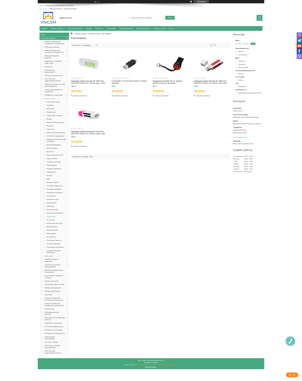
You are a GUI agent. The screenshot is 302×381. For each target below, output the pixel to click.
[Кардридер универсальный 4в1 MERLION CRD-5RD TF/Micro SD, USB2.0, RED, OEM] (212, 64)
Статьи (171, 28)
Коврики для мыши (54, 169)
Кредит (89, 28)
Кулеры (49, 176)
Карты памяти (52, 159)
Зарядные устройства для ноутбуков (56, 140)
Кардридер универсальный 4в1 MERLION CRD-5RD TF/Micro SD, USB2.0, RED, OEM (210, 82)
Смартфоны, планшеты (53, 323)
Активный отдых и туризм (54, 284)
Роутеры (50, 126)
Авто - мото (49, 256)
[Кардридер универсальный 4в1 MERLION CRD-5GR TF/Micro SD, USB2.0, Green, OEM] (89, 64)
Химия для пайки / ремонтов (51, 260)
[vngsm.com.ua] (48, 18)
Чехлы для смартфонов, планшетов (53, 91)
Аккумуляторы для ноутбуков (53, 252)
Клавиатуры (51, 112)
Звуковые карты (53, 199)
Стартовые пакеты (54, 240)
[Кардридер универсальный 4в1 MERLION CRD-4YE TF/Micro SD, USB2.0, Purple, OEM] (89, 114)
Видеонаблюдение (54, 145)
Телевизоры (51, 196)
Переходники (52, 165)
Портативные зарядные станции (54, 277)
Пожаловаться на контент (145, 365)
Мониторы (51, 109)
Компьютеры (50, 309)
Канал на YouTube (143, 28)
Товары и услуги (57, 28)
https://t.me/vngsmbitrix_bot (243, 144)
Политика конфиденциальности (166, 365)
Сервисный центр (126, 28)
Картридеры (51, 216)
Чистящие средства (54, 189)
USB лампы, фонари (52, 47)
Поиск (170, 18)
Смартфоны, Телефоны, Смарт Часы (53, 62)
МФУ (48, 179)
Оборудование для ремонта (52, 57)
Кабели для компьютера (56, 133)
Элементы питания (54, 162)
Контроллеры (52, 203)
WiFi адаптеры (52, 227)
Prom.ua (162, 360)
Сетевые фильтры (53, 244)
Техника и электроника (53, 75)
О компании (111, 28)
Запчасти (50, 129)
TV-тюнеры (51, 220)
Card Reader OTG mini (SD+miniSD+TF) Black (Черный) (129, 82)
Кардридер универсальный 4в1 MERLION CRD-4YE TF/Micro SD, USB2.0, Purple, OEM (88, 132)
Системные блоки (53, 102)
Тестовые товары (51, 342)
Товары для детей (51, 281)
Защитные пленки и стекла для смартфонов (55, 85)
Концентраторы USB (54, 223)
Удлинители (51, 172)
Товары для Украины (52, 291)
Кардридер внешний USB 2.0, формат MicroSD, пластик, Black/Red (167, 82)
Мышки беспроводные (55, 122)
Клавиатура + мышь (54, 116)
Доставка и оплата (75, 28)
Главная (44, 28)
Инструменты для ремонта (55, 333)
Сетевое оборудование (56, 136)
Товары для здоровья (53, 288)
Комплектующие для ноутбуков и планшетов (54, 51)
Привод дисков (52, 230)
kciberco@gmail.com (240, 137)
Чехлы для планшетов (55, 213)
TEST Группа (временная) (54, 326)
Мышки (49, 119)
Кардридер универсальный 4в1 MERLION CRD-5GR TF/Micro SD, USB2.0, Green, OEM (88, 82)
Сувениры (48, 295)
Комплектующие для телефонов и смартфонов (54, 42)
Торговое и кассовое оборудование (52, 266)
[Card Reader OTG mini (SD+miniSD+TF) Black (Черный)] (130, 64)
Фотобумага (51, 237)
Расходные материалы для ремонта (55, 319)
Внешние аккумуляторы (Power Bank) (54, 271)
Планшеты (49, 67)
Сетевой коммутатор (55, 186)
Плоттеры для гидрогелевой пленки (53, 80)
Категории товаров (48, 38)
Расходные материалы (55, 247)
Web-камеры (51, 233)
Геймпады (50, 206)
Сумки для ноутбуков (55, 193)
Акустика (50, 152)
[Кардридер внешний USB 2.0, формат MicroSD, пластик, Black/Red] (171, 64)
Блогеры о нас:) (159, 28)
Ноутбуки (50, 105)
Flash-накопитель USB (55, 155)
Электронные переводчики (50, 71)
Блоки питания (52, 210)
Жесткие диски (52, 148)
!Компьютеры (50, 98)
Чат (293, 375)
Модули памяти (52, 182)
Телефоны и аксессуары (54, 95)
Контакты (99, 28)
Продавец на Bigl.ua (151, 363)
